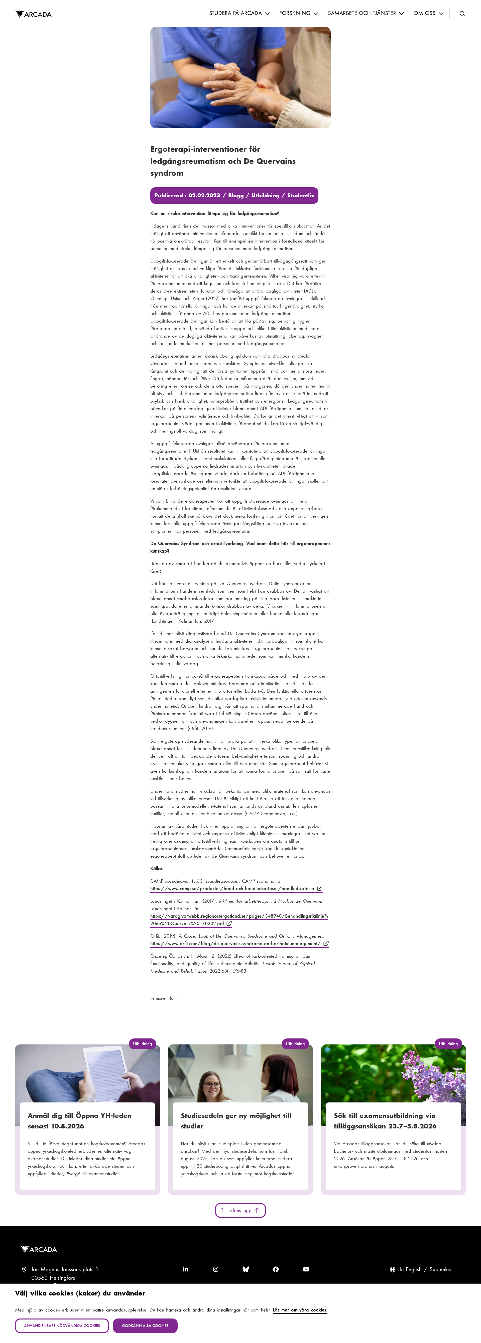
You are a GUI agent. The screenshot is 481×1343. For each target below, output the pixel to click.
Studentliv (300, 195)
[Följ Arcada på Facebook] (275, 1269)
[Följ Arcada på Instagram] (215, 1269)
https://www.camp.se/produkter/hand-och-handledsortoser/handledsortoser (233, 888)
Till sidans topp (237, 1210)
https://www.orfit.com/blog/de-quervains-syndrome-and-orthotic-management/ (236, 943)
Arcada (33, 15)
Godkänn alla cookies (145, 1325)
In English (411, 1269)
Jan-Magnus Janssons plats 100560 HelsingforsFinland (65, 1278)
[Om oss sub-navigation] (441, 13)
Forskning (294, 13)
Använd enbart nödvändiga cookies (62, 1325)
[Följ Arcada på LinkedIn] (185, 1269)
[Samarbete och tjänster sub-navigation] (402, 13)
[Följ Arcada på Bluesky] (245, 1269)
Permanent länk (163, 998)
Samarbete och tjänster (362, 13)
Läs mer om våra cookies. (300, 1309)
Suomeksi (440, 1269)
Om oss (425, 13)
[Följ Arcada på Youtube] (306, 1269)
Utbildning (265, 195)
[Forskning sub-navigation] (316, 13)
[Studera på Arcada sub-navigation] (267, 13)
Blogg (236, 195)
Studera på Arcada (235, 13)
